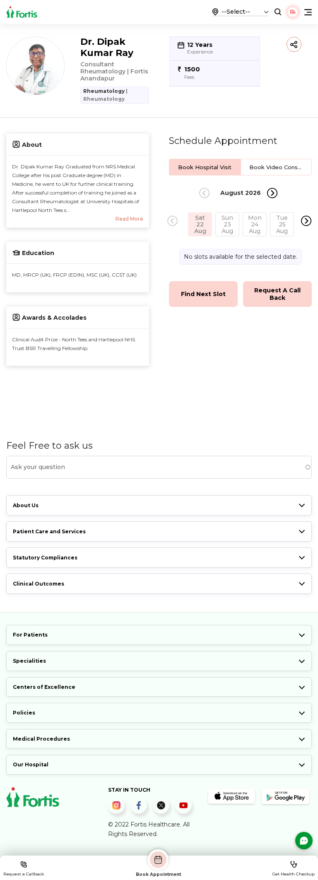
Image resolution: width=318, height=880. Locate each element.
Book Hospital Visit (204, 167)
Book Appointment (158, 874)
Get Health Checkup (293, 874)
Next (272, 193)
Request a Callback (23, 874)
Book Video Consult (277, 167)
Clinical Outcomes (38, 584)
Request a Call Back (277, 294)
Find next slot (203, 294)
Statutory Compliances (45, 557)
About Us (26, 505)
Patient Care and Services (49, 531)
